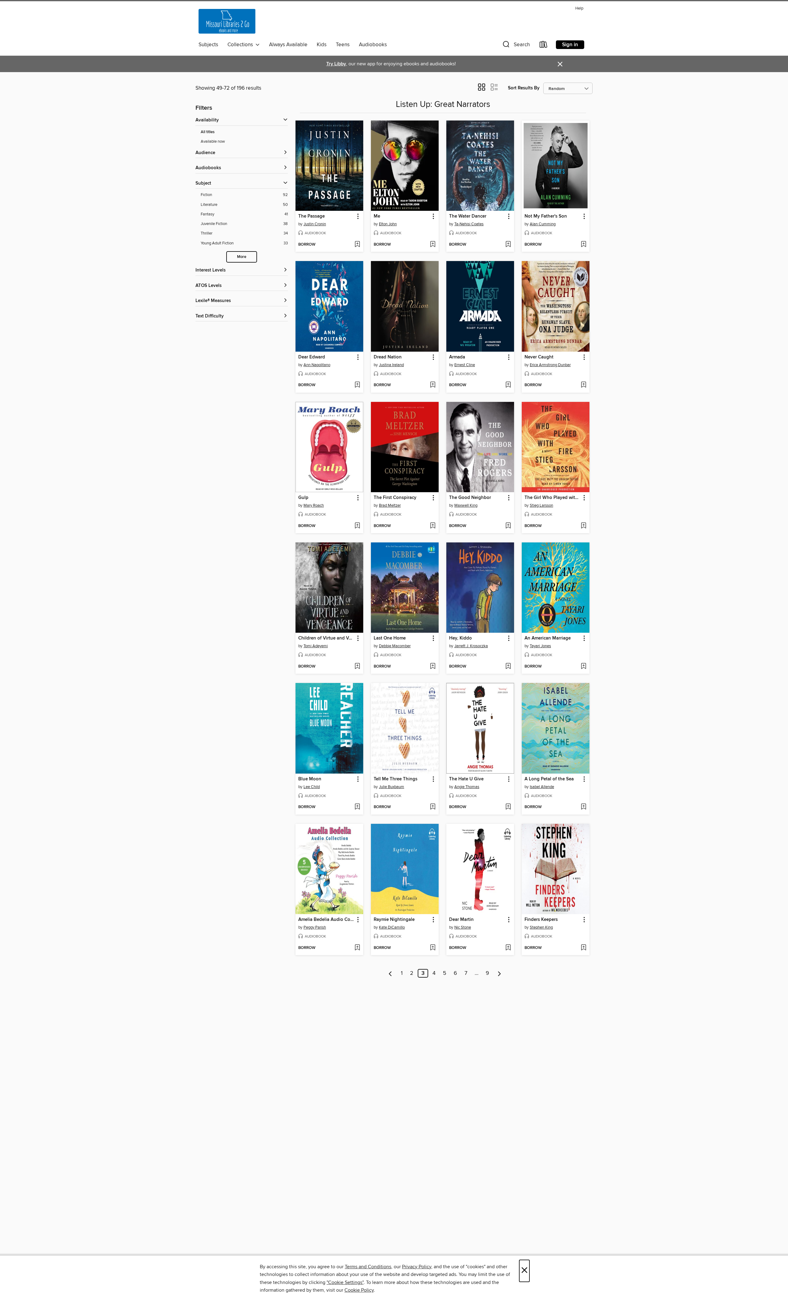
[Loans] (543, 46)
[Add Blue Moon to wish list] (357, 807)
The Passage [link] (311, 216)
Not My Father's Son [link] (546, 216)
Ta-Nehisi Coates (469, 224)
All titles (208, 132)
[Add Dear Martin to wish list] (508, 948)
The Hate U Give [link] (466, 779)
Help (579, 8)
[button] (515, 46)
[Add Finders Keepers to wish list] (583, 948)
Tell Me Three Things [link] (395, 779)
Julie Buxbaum (391, 786)
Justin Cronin (315, 224)
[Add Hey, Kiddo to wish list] (508, 667)
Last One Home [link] (390, 638)
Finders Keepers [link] (541, 919)
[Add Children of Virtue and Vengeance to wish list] (357, 667)
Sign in (570, 44)
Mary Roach (314, 505)
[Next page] (499, 973)
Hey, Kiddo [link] (460, 638)
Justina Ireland (391, 364)
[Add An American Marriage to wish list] (583, 667)
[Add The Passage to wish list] (357, 245)
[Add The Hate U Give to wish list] (508, 807)
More (241, 257)
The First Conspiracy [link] (395, 498)
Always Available (288, 44)
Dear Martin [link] (461, 919)
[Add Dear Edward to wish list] (357, 385)
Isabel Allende (542, 786)
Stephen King (541, 927)
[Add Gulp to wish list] (357, 526)
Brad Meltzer (390, 505)
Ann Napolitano (317, 364)
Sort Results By (524, 88)
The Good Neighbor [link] (470, 498)
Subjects (208, 44)
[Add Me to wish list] (432, 245)
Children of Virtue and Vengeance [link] (326, 638)
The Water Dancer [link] (467, 216)
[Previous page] (390, 973)
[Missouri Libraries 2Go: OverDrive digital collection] (227, 21)
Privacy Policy (416, 1267)
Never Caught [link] (539, 357)
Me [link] (377, 216)
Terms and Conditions (368, 1267)
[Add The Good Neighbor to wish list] (508, 526)
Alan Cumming (543, 224)
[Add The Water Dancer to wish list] (508, 245)
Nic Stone (462, 927)
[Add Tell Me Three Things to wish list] (432, 807)
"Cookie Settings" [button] (345, 1282)
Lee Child (312, 786)
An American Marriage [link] (548, 638)
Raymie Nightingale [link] (394, 919)
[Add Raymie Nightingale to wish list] (432, 948)
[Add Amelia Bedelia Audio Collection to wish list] (357, 948)
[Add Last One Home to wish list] (432, 667)
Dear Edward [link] (311, 357)
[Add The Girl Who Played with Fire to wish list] (583, 526)
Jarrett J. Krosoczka (471, 646)
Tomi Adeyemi (316, 646)
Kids (322, 44)
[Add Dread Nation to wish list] (432, 385)
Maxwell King (465, 505)
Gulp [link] (303, 498)
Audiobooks (373, 44)
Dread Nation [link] (388, 357)
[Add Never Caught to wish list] (583, 385)
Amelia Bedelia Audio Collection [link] (326, 919)
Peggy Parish (315, 927)
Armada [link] (457, 357)
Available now (213, 141)
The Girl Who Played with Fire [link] (553, 498)
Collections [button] (241, 44)
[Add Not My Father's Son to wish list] (583, 245)
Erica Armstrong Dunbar (550, 364)
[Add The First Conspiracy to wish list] (432, 526)
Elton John (388, 224)
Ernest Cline (464, 364)
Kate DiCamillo (392, 927)
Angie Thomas (466, 786)
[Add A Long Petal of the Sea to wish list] (583, 807)
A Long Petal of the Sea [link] (549, 779)
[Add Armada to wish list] (508, 385)
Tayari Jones (540, 646)
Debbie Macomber (395, 646)
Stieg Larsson (541, 505)
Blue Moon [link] (309, 779)
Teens (343, 44)
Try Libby (336, 64)
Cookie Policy (359, 1290)
